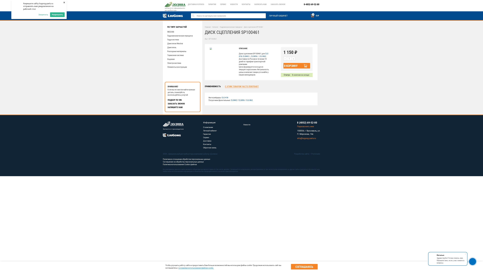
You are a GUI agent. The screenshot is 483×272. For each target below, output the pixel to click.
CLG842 (246, 56)
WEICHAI (170, 32)
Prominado (315, 154)
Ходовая (171, 59)
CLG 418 (225, 98)
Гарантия (207, 134)
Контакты (207, 144)
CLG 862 (262, 56)
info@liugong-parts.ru (306, 138)
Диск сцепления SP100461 (253, 27)
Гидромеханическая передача (180, 36)
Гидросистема (173, 40)
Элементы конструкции (177, 67)
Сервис (206, 138)
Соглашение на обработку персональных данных (183, 162)
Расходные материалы (176, 51)
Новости (246, 125)
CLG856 (254, 56)
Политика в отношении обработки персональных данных (186, 159)
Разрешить (57, 14)
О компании (208, 127)
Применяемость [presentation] (213, 86)
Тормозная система (175, 55)
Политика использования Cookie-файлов (180, 164)
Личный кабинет (278, 15)
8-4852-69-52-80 (311, 4)
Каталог (215, 27)
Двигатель (171, 47)
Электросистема (174, 63)
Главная (208, 27)
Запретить (43, 14)
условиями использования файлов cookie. (196, 268)
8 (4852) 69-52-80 (307, 122)
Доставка (207, 141)
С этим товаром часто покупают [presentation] (242, 86)
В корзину (291, 66)
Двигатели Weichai (175, 44)
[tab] (213, 86)
